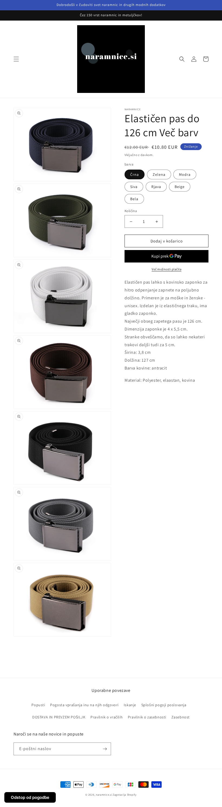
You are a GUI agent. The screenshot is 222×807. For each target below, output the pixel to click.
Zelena (159, 174)
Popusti (38, 704)
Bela (134, 198)
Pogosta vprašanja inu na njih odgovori (84, 704)
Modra (185, 174)
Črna (134, 174)
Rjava (156, 186)
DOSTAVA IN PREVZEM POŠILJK (59, 717)
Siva (134, 186)
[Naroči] (105, 749)
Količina (131, 211)
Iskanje (130, 704)
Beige (180, 186)
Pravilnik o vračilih (106, 717)
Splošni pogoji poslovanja (164, 704)
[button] (16, 59)
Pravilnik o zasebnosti (147, 717)
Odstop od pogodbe (30, 797)
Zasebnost (180, 717)
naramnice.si (104, 794)
